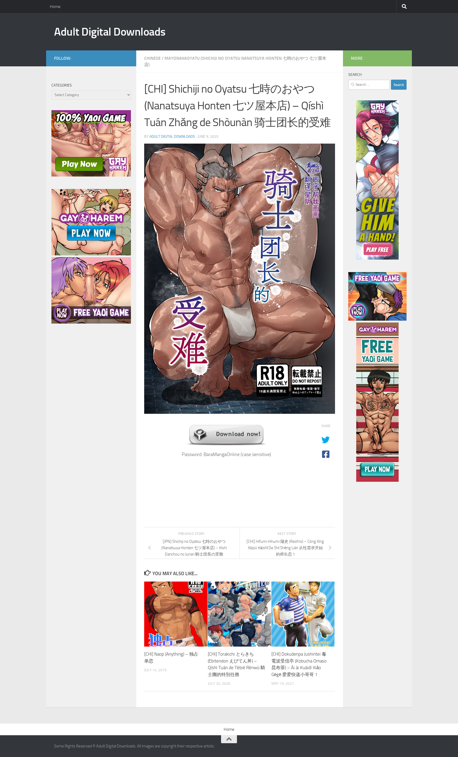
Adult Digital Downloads (110, 31)
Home (55, 6)
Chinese (152, 58)
